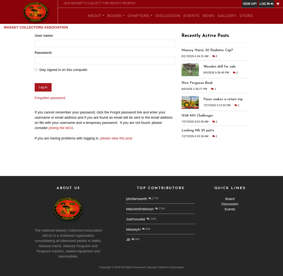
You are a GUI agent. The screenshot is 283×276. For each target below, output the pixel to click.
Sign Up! (250, 3)
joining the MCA (61, 128)
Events (191, 16)
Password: (43, 53)
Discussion (168, 16)
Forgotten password (50, 98)
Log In (265, 3)
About (95, 16)
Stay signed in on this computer (63, 70)
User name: (44, 36)
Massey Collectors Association (36, 27)
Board (114, 16)
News (209, 16)
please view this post (116, 138)
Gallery (227, 16)
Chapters (139, 16)
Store (246, 16)
